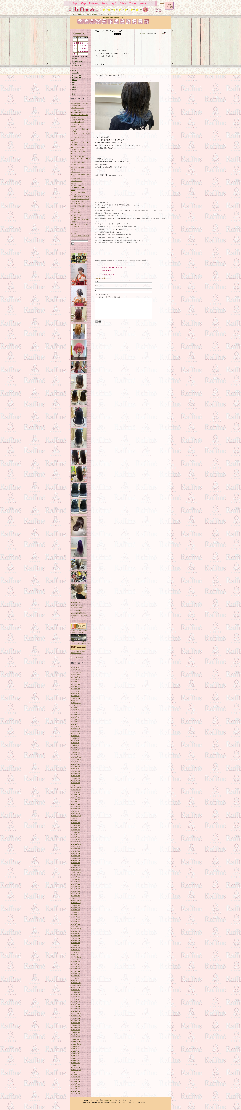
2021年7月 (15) (75, 769)
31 (74, 54)
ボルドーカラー (75, 229)
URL (96, 290)
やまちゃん (142, 33)
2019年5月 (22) (75, 830)
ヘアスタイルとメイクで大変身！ (80, 642)
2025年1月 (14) (75, 670)
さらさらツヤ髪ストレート (79, 203)
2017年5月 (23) (75, 886)
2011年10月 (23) (76, 1044)
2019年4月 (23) (75, 832)
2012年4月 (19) (75, 1030)
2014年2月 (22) (75, 978)
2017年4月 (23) (75, 889)
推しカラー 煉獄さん (77, 112)
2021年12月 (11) (76, 757)
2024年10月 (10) (76, 677)
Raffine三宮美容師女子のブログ (113, 17)
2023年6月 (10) (75, 714)
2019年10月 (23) (76, 818)
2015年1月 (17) (75, 952)
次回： (107, 270)
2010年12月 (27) (76, 1067)
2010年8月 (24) (75, 1077)
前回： (114, 267)
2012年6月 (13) (75, 1025)
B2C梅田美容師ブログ (77, 607)
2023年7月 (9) (75, 712)
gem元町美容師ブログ (77, 605)
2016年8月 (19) (75, 907)
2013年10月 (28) (76, 987)
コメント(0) (160, 33)
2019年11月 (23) (76, 816)
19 (78, 48)
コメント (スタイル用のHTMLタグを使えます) (107, 297)
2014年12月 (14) (76, 954)
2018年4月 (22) (75, 860)
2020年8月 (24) (75, 794)
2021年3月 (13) (75, 778)
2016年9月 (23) (75, 905)
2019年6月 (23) (75, 827)
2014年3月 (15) (75, 976)
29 (85, 51)
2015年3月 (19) (75, 947)
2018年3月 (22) (75, 863)
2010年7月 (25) (75, 1079)
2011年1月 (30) (75, 1065)
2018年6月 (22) (75, 856)
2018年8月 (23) (75, 851)
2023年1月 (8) (75, 726)
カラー (74, 70)
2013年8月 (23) (75, 992)
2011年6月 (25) (75, 1053)
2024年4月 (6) (75, 691)
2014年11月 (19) (76, 957)
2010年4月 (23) (75, 1086)
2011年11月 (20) (76, 1041)
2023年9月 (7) (75, 707)
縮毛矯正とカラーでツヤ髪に (79, 115)
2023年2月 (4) (75, 724)
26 (78, 51)
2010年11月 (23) (76, 1070)
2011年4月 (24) (75, 1058)
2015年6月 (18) (75, 940)
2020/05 (94, 14)
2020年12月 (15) (76, 785)
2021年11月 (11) (76, 759)
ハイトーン (75, 73)
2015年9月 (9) (75, 933)
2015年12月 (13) (76, 926)
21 (83, 48)
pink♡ (73, 169)
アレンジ (74, 80)
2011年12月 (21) (76, 1039)
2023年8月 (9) (75, 710)
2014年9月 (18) (75, 961)
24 (74, 51)
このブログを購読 (77, 657)
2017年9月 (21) (75, 877)
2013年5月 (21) (75, 999)
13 (80, 45)
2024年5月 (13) (75, 689)
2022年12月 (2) (75, 729)
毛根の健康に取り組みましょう (79, 632)
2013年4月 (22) (75, 1001)
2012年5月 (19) (75, 1027)
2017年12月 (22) (76, 870)
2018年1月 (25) (75, 867)
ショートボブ (75, 226)
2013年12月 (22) (76, 983)
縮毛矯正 (74, 58)
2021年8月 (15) (75, 766)
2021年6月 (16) (75, 771)
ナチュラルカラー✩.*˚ (77, 122)
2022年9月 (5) (75, 736)
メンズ (74, 87)
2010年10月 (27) (76, 1072)
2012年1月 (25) (75, 1037)
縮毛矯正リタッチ (76, 117)
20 (80, 48)
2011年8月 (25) (75, 1048)
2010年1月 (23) (75, 1093)
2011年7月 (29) (75, 1051)
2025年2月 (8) (75, 667)
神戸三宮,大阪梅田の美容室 (78, 651)
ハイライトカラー (76, 212)
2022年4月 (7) (75, 747)
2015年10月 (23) (76, 931)
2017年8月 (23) (75, 879)
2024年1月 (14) (75, 698)
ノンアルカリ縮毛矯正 (77, 119)
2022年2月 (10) (75, 752)
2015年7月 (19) (75, 938)
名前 (96, 281)
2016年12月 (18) (76, 898)
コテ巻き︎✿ (74, 144)
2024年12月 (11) (76, 672)
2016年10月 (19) (76, 903)
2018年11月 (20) (76, 844)
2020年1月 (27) (75, 811)
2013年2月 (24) (75, 1006)
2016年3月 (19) (75, 919)
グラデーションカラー (77, 187)
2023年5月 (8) (75, 717)
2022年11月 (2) (75, 731)
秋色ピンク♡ (75, 210)
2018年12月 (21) (76, 841)
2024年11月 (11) (76, 674)
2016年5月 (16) (75, 914)
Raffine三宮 (81, 14)
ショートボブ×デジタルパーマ (80, 196)
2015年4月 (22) (75, 945)
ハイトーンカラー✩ (77, 149)
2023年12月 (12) (76, 700)
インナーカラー (76, 77)
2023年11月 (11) (76, 703)
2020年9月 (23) (75, 792)
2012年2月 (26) (75, 1034)
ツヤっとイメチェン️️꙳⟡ (77, 215)
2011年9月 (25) (75, 1046)
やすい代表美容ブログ (77, 610)
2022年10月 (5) (75, 733)
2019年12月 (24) (76, 813)
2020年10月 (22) (76, 790)
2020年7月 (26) (75, 797)
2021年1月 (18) (75, 783)
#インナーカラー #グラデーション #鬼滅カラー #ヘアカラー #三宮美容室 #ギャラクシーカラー (122, 260)
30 (87, 51)
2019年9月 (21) (75, 820)
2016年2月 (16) (75, 921)
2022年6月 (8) (75, 743)
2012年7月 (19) (75, 1023)
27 (80, 51)
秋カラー (73, 233)
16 (87, 45)
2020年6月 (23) (75, 799)
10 (74, 45)
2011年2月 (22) (75, 1063)
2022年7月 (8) (75, 740)
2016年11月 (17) (76, 900)
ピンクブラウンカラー (77, 108)
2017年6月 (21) (75, 884)
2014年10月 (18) (76, 959)
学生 (73, 84)
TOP (73, 14)
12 (78, 45)
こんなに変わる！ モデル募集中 (80, 643)
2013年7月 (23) (75, 994)
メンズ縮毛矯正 (75, 178)
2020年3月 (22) (75, 806)
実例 (73, 82)
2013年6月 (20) (75, 997)
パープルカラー (75, 124)
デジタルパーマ (76, 66)
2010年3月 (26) (75, 1088)
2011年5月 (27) (75, 1056)
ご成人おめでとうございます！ (80, 142)
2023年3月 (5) (75, 721)
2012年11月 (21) (76, 1013)
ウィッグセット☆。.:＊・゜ (79, 110)
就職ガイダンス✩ (76, 126)
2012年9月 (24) (75, 1018)
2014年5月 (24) (75, 971)
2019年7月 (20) (75, 825)
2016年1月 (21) (75, 924)
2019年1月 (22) (75, 839)
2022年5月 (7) (75, 745)
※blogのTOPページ (108, 274)
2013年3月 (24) (75, 1004)
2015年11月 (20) (76, 929)
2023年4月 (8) (75, 719)
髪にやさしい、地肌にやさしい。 (80, 630)
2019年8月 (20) (75, 823)
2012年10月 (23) (76, 1016)
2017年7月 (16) (75, 881)
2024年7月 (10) (75, 684)
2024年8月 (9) (75, 682)
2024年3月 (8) (75, 693)
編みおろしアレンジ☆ (77, 137)
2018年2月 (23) (75, 865)
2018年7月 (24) (75, 853)
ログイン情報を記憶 (102, 294)
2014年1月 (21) (75, 980)
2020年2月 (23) (75, 809)
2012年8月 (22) (75, 1020)
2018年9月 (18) (75, 849)
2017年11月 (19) (76, 872)
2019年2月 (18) (75, 837)
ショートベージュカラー (78, 156)
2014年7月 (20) (75, 966)
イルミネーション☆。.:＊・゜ (80, 199)
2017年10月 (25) (76, 874)
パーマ (74, 63)
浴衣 (73, 94)
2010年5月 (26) (75, 1084)
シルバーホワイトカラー (78, 147)
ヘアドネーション (76, 217)
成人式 (74, 91)
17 (74, 48)
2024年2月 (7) (75, 696)
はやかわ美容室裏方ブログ (78, 613)
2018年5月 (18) (75, 858)
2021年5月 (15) (75, 773)
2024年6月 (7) (75, 686)
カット (74, 68)
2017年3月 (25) (75, 891)
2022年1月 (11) (75, 754)
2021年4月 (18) (75, 776)
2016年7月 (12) (75, 910)
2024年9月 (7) (75, 679)
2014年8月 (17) (75, 964)
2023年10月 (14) (76, 705)
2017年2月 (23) (75, 893)
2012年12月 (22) (76, 1011)
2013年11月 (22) (76, 985)
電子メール (98, 286)
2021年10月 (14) (76, 761)
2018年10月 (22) (76, 846)
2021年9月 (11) (75, 764)
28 (83, 51)
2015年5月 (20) (75, 943)
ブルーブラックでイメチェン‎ (79, 224)
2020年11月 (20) (76, 787)
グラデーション (76, 75)
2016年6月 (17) (75, 912)
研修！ (73, 190)
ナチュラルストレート (78, 61)
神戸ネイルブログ (76, 602)
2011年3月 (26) (75, 1060)
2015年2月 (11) (75, 950)
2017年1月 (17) (75, 896)
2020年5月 (78, 33)
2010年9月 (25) (75, 1074)
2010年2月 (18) (75, 1091)
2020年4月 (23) (75, 804)
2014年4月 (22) (75, 973)
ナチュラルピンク (76, 181)
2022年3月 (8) (75, 750)
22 (85, 48)
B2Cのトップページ (76, 653)
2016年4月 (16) (75, 917)
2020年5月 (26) (75, 801)
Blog (88, 14)
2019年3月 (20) (75, 834)
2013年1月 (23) (75, 1009)
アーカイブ (79, 663)
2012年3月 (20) (75, 1032)
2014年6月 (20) (75, 969)
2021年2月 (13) (75, 780)
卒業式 (74, 89)
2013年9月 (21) (75, 990)
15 (85, 45)
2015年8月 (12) (75, 936)
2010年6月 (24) (75, 1081)
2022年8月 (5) (75, 738)
